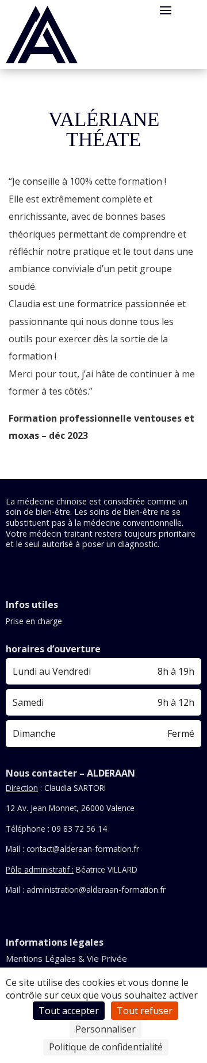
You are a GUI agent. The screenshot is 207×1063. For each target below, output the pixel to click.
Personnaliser (105, 1029)
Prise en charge (34, 620)
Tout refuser (144, 1010)
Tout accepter (69, 1010)
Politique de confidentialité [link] (106, 1047)
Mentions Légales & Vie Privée (66, 958)
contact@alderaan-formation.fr (82, 848)
